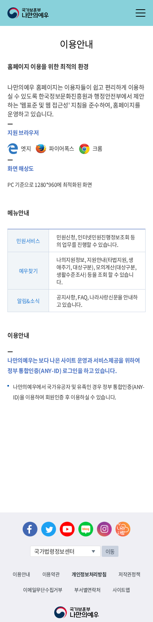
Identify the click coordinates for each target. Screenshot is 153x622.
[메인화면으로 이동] (28, 12)
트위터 (48, 529)
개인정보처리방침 (89, 574)
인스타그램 (104, 529)
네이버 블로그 (85, 529)
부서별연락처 (87, 589)
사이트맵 (121, 589)
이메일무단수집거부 (42, 589)
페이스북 (30, 529)
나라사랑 (122, 529)
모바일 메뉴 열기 (141, 13)
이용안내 (21, 574)
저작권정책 (129, 574)
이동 (110, 551)
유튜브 (67, 529)
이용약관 (51, 574)
